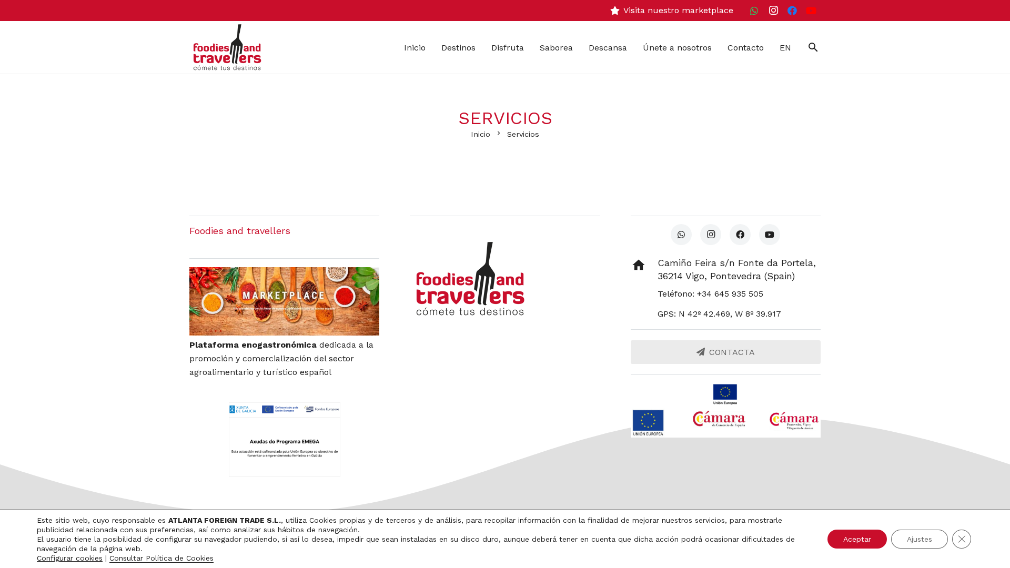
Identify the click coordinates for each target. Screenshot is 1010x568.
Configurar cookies (70, 558)
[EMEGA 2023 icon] (284, 439)
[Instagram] (773, 10)
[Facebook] (792, 10)
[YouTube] (811, 10)
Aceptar (857, 539)
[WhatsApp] (754, 10)
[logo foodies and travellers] (227, 47)
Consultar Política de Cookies (161, 558)
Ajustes (919, 539)
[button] (813, 47)
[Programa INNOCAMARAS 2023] (726, 423)
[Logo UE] (726, 394)
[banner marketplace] (284, 301)
